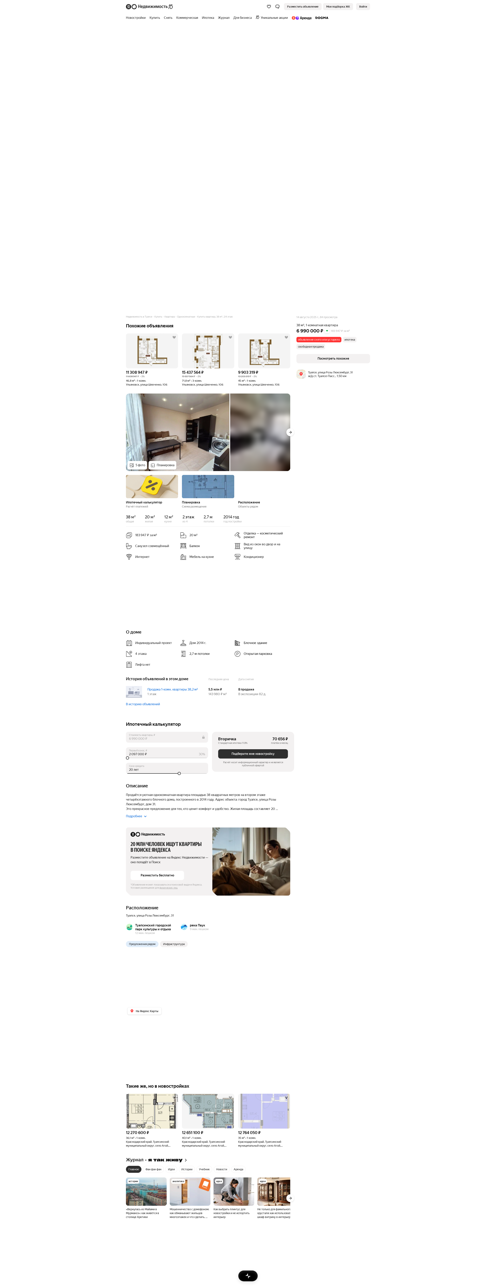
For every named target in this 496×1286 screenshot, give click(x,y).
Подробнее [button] (134, 816)
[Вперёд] (290, 432)
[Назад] (126, 486)
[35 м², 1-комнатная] (264, 1111)
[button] (277, 6)
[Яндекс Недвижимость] (149, 6)
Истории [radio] (186, 1169)
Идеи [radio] (171, 1169)
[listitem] (260, 535)
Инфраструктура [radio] (174, 944)
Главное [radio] (133, 1169)
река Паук (197, 925)
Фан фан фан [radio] (153, 1169)
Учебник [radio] (204, 1169)
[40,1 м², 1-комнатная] (208, 1111)
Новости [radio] (221, 1169)
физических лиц (168, 887)
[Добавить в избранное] (174, 337)
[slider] (167, 758)
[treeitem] (137, 17)
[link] (363, 6)
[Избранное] (268, 6)
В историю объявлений (143, 704)
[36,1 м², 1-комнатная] (152, 1111)
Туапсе (130, 915)
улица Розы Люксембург (153, 915)
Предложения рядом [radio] (142, 944)
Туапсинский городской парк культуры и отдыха (153, 927)
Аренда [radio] (238, 1169)
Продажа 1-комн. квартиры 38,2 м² (172, 689)
